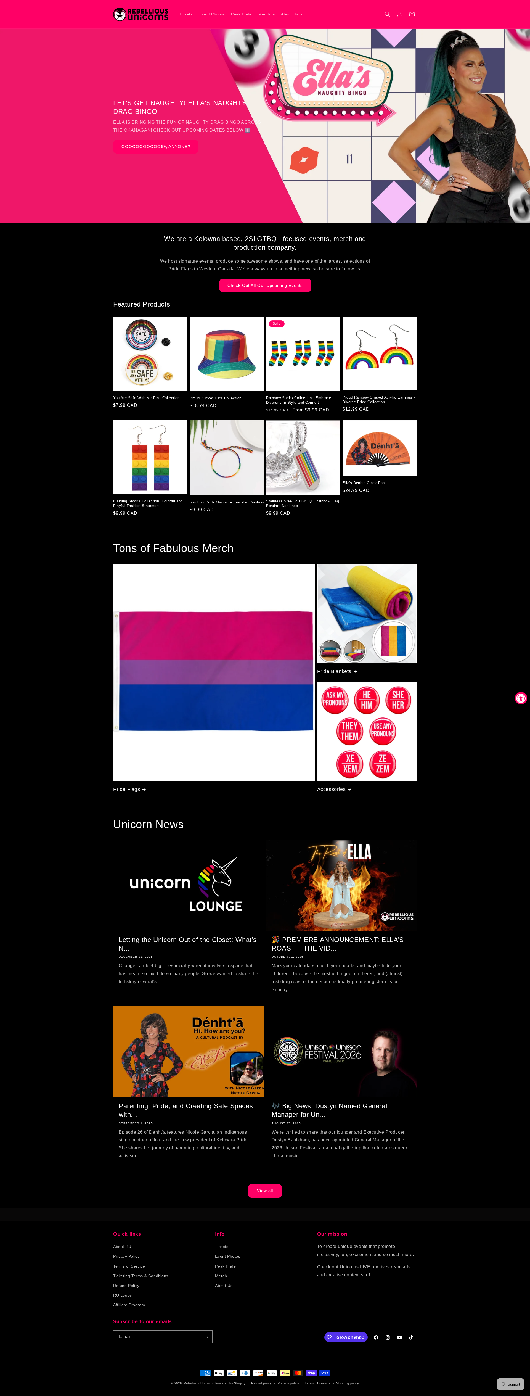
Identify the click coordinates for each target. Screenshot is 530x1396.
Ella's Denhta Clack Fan (364, 483)
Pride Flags (126, 789)
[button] (266, 14)
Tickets (221, 1246)
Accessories (331, 789)
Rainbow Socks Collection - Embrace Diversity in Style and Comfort (298, 400)
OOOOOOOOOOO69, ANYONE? (155, 146)
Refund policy (261, 1383)
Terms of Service (129, 1266)
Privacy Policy (126, 1256)
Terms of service (317, 1383)
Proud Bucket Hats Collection (216, 398)
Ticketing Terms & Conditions (140, 1276)
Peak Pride (225, 1266)
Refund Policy (126, 1285)
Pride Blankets (334, 671)
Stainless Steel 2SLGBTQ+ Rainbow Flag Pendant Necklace (302, 503)
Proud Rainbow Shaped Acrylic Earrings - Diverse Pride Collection (379, 399)
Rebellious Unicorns (199, 1383)
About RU (122, 1246)
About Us (223, 1285)
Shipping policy (347, 1383)
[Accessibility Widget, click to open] (521, 698)
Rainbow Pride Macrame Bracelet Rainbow (227, 502)
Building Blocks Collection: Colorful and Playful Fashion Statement (148, 503)
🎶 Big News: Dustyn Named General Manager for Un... (329, 1110)
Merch (221, 1276)
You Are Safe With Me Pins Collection (146, 398)
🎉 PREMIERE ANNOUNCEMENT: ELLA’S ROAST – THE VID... (338, 944)
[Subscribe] (206, 1336)
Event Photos (227, 1256)
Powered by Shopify (230, 1383)
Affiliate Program (129, 1305)
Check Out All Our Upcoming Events (265, 285)
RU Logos (122, 1295)
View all (265, 1190)
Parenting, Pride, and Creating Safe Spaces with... (186, 1110)
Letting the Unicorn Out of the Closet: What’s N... (188, 944)
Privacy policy (288, 1383)
